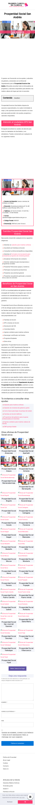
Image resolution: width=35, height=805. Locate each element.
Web (2, 720)
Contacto (6, 766)
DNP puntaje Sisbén (10, 426)
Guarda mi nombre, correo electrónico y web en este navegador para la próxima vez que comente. (17, 735)
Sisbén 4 (5, 788)
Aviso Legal (6, 760)
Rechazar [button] (9, 802)
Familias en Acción (9, 791)
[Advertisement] (17, 58)
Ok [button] (25, 802)
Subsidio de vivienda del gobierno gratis (16, 408)
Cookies (5, 763)
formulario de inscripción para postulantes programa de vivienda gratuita (16, 255)
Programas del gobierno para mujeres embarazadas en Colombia (15, 418)
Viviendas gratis (8, 786)
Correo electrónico (8, 711)
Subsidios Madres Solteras (11, 783)
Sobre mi (6, 769)
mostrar (17, 98)
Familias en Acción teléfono (13, 414)
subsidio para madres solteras (21, 245)
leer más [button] (22, 797)
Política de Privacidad (9, 757)
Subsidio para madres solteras (14, 405)
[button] (17, 668)
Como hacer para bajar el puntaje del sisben (18, 411)
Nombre (4, 702)
